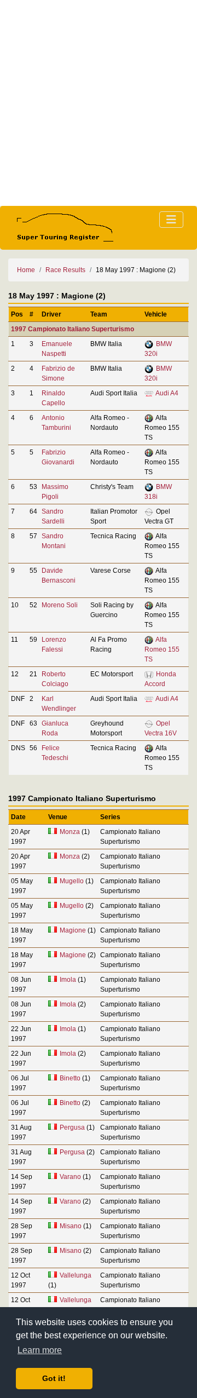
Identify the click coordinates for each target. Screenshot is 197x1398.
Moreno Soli (60, 605)
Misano (71, 1226)
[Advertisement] (98, 103)
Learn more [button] (40, 1350)
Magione (73, 930)
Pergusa (72, 1127)
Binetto (70, 1078)
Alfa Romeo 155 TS (161, 649)
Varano (70, 1177)
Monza (70, 832)
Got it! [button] (54, 1378)
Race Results (65, 270)
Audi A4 (166, 393)
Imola (68, 979)
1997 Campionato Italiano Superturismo (72, 329)
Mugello (72, 881)
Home (26, 270)
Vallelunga (75, 1275)
